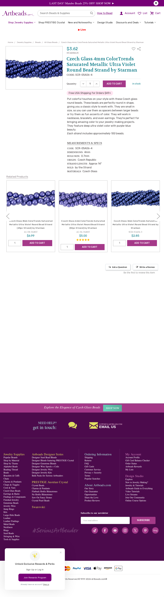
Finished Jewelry (11, 499)
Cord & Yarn (9, 487)
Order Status (131, 463)
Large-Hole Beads (12, 515)
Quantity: (72, 83)
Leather (7, 518)
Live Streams (131, 494)
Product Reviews (92, 500)
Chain (6, 478)
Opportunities (91, 494)
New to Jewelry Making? (136, 482)
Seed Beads (9, 533)
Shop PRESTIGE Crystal (51, 22)
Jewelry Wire (10, 505)
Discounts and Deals (127, 22)
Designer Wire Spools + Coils (45, 466)
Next (158, 216)
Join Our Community (135, 497)
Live (83, 29)
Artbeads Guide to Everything (139, 488)
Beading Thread (11, 469)
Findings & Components (15, 496)
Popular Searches (92, 478)
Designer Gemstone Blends (44, 463)
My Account (133, 454)
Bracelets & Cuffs (11, 475)
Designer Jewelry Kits (42, 472)
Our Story (89, 488)
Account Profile (132, 457)
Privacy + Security (93, 472)
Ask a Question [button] (119, 267)
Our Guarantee (91, 491)
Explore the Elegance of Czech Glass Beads (72, 407)
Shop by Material (11, 460)
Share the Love (91, 497)
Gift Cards (89, 466)
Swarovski (38, 507)
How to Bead (104, 13)
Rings (6, 530)
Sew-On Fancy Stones (42, 497)
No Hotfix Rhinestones (42, 494)
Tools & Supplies (11, 539)
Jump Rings (9, 508)
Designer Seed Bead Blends (44, 457)
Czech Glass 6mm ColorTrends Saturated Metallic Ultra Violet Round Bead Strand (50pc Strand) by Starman (31, 224)
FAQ (87, 463)
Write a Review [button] (147, 267)
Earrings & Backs (12, 493)
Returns (88, 460)
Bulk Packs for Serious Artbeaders (47, 475)
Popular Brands (10, 457)
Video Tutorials (132, 491)
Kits (5, 511)
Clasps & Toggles (11, 484)
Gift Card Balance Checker (137, 460)
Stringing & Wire (12, 536)
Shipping (89, 457)
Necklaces (8, 527)
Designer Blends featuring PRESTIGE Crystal (53, 460)
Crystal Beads (38, 485)
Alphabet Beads (11, 466)
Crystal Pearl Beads (40, 500)
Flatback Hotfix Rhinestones (44, 491)
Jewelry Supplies (14, 454)
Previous (8, 216)
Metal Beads (9, 524)
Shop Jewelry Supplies (20, 22)
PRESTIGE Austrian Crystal (50, 482)
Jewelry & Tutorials (134, 485)
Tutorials (149, 22)
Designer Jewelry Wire (42, 469)
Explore (129, 479)
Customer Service (93, 469)
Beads (6, 472)
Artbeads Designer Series (47, 454)
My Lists (129, 469)
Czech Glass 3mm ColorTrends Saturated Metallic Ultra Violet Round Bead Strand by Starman (83, 224)
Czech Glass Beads (12, 490)
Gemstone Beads (11, 502)
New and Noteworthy (80, 22)
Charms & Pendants (12, 481)
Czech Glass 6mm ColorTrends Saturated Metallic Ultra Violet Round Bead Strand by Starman (136, 224)
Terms (87, 475)
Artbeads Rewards (133, 466)
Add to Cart (37, 247)
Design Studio (105, 22)
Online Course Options (135, 500)
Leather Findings (11, 521)
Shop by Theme (11, 463)
